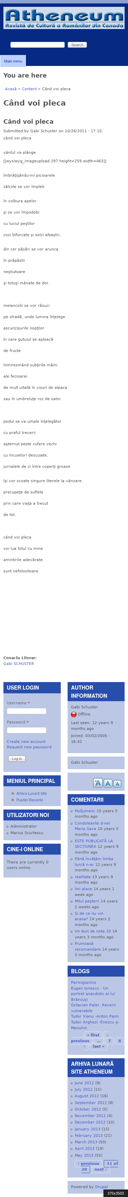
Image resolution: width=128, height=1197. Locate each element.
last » (98, 1046)
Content (29, 89)
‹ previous (88, 1163)
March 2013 (86, 1142)
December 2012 (90, 1122)
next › (101, 1169)
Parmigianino (83, 982)
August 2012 (87, 1096)
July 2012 (84, 1089)
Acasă (11, 89)
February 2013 (89, 1135)
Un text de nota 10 (93, 931)
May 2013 (84, 1155)
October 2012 (88, 1109)
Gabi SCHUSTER (18, 664)
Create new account (26, 741)
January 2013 (87, 1129)
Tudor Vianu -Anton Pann (95, 1016)
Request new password (29, 747)
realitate (83, 877)
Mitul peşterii (87, 901)
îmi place (83, 889)
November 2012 (90, 1116)
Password (18, 722)
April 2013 (85, 1148)
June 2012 (84, 1083)
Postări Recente (29, 799)
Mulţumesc (85, 811)
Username (18, 703)
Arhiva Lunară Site (31, 793)
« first (93, 1035)
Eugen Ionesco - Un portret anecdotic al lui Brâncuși (93, 994)
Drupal (101, 1187)
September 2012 (91, 1103)
